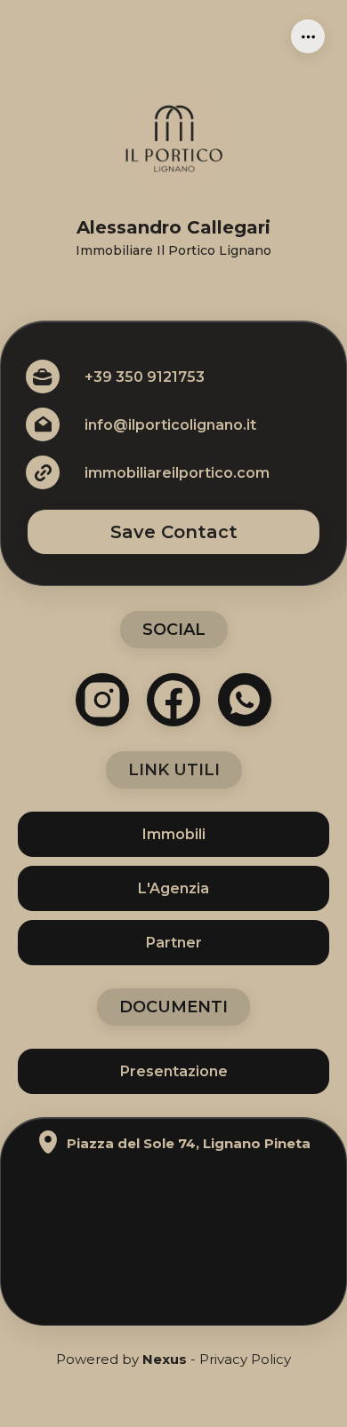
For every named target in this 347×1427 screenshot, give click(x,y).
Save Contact (174, 532)
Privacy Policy (245, 1359)
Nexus (164, 1359)
